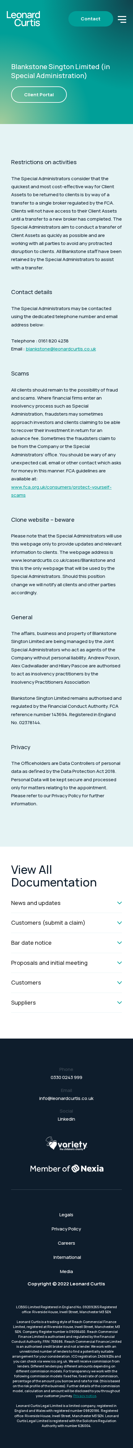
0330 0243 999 (66, 1077)
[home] (23, 18)
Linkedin (66, 1119)
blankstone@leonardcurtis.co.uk (61, 349)
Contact (91, 18)
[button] (122, 18)
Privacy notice (84, 1396)
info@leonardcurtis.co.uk (66, 1098)
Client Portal (39, 94)
